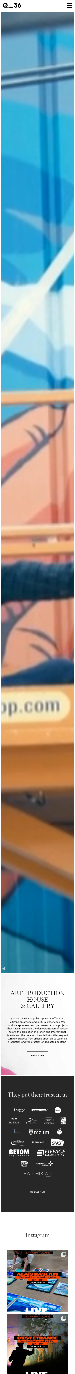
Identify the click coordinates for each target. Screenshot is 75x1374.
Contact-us (37, 1192)
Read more (37, 1056)
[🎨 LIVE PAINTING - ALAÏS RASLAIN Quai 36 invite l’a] (37, 1281)
